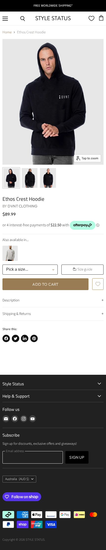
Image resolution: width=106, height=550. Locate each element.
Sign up (76, 457)
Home (7, 32)
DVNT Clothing (22, 206)
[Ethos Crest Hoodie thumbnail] (11, 178)
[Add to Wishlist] (98, 284)
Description (10, 300)
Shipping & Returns (16, 313)
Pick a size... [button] (17, 269)
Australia (17, 479)
